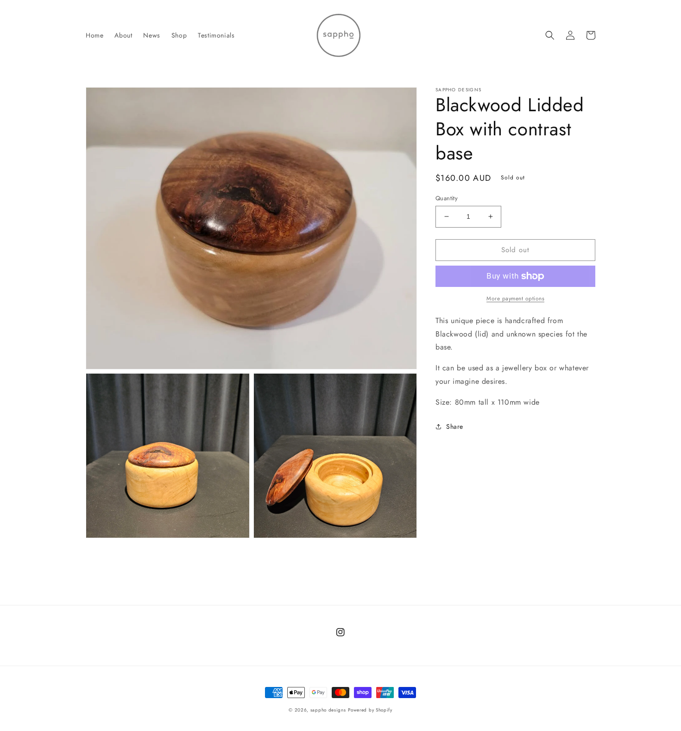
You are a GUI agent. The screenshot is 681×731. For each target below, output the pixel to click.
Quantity (446, 198)
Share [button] (454, 426)
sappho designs (328, 709)
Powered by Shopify (370, 709)
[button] (550, 35)
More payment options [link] (515, 298)
